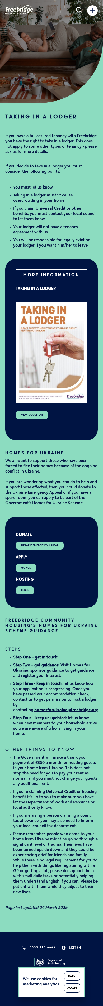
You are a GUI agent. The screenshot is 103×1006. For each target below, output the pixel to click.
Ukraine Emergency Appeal (39, 545)
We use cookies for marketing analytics (41, 981)
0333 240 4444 (43, 947)
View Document (32, 414)
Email (25, 590)
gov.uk (26, 567)
